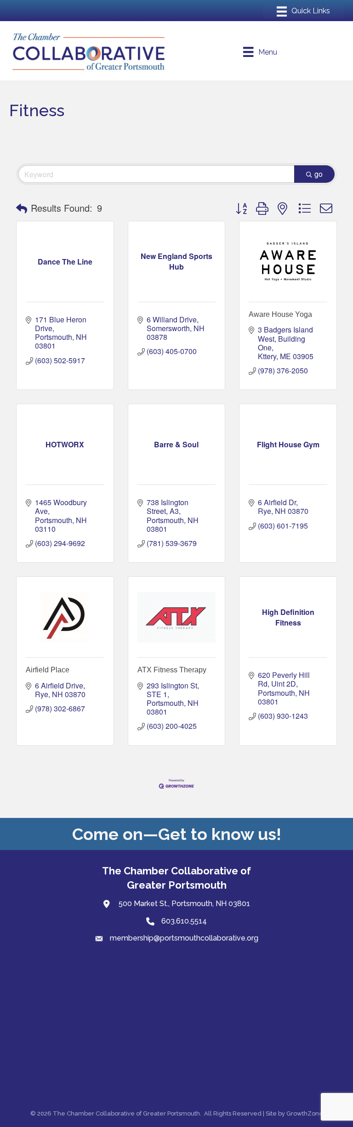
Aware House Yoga (280, 314)
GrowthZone (304, 1113)
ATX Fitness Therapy (171, 670)
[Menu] (303, 11)
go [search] (318, 174)
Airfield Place (47, 670)
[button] (21, 208)
